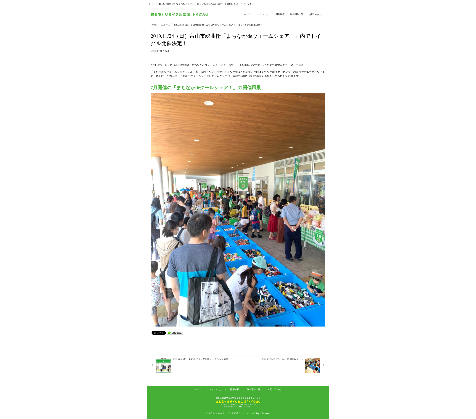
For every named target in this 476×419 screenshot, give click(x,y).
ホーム (247, 14)
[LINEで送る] (175, 332)
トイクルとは (263, 14)
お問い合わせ (316, 14)
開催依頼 (280, 14)
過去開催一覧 (296, 14)
